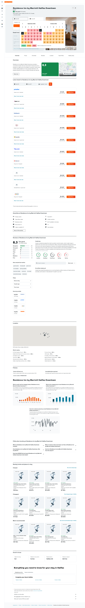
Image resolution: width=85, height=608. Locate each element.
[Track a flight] (2, 17)
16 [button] (31, 36)
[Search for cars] (2, 11)
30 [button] (31, 42)
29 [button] (28, 42)
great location (16, 265)
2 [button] (31, 30)
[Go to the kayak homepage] (8, 2)
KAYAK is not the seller (19, 594)
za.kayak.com (15, 605)
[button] (2, 2)
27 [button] (22, 42)
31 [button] (62, 42)
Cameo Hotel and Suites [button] (34, 483)
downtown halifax (16, 271)
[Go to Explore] (2, 14)
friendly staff (22, 265)
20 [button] (22, 39)
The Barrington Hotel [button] (49, 510)
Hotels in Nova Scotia (42, 605)
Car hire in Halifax (38, 579)
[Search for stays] (2, 8)
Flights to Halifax (19, 579)
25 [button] (37, 39)
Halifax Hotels (49, 605)
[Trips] (2, 20)
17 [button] (34, 36)
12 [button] (40, 33)
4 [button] (37, 30)
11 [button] (37, 33)
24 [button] (34, 39)
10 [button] (34, 33)
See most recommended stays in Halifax (68, 520)
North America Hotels (26, 605)
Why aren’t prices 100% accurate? (21, 598)
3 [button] (34, 30)
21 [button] (25, 39)
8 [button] (28, 33)
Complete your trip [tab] (19, 572)
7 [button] (25, 33)
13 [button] (22, 36)
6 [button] (22, 33)
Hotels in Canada (34, 605)
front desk (29, 271)
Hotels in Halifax (58, 579)
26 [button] (40, 39)
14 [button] (25, 36)
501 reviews (23, 11)
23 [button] (31, 39)
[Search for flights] (2, 5)
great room (28, 265)
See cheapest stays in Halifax (70, 494)
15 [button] (28, 36)
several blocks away (17, 274)
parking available (23, 268)
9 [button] (31, 33)
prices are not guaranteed (37, 590)
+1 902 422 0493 (16, 15)
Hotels (20, 605)
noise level (24, 271)
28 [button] (25, 42)
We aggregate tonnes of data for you (22, 596)
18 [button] (37, 36)
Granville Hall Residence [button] (66, 483)
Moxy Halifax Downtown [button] (66, 510)
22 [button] (28, 39)
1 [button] (28, 30)
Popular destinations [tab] (29, 572)
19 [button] (40, 36)
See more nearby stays (71, 467)
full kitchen (24, 274)
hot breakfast (15, 268)
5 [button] (40, 30)
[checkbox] (19, 295)
